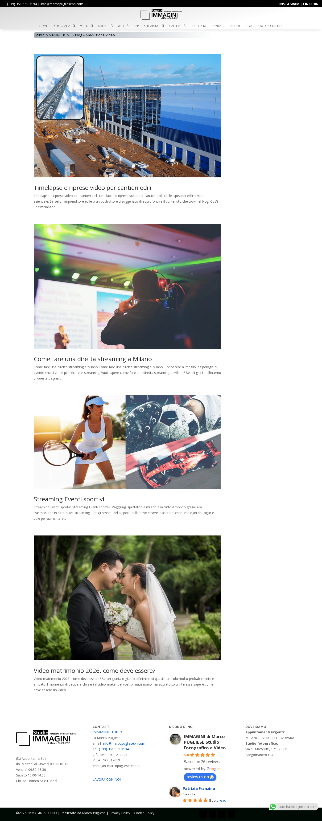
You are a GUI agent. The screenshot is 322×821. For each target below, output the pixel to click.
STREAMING (151, 26)
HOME (43, 26)
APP (136, 26)
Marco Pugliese (94, 813)
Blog (78, 35)
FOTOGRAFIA (61, 26)
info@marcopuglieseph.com (124, 743)
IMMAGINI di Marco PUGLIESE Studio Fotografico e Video (205, 742)
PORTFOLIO (198, 26)
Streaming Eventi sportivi (69, 499)
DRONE (103, 26)
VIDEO (84, 26)
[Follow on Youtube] (222, 814)
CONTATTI (218, 26)
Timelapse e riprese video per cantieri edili (92, 187)
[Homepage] (161, 19)
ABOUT (235, 26)
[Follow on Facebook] (203, 814)
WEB (121, 26)
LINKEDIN (310, 4)
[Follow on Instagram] (212, 814)
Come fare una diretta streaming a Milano (93, 359)
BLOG (249, 26)
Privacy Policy (119, 813)
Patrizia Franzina (199, 788)
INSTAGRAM (289, 4)
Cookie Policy (144, 813)
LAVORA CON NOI (270, 26)
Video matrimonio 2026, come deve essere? (94, 670)
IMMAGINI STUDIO (107, 732)
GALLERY (175, 26)
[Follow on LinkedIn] (231, 814)
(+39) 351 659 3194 (22, 4)
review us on (197, 776)
